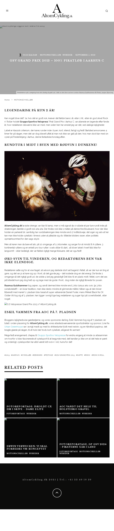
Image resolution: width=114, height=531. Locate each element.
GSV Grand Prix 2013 (65, 355)
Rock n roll (98, 355)
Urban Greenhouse (13, 327)
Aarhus (15, 355)
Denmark (38, 355)
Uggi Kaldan (30, 55)
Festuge (49, 355)
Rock (87, 355)
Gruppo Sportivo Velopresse (51, 335)
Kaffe (80, 355)
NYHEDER (67, 55)
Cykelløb (26, 355)
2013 (8, 355)
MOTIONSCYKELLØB (50, 55)
